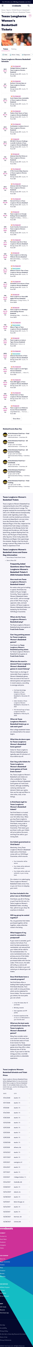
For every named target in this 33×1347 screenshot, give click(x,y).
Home (3, 10)
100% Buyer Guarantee (18, 2)
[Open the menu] (2, 5)
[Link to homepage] (16, 5)
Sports (9, 10)
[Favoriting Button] (30, 15)
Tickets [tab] (5, 49)
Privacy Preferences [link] (5, 1340)
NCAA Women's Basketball (20, 10)
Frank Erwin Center (17, 629)
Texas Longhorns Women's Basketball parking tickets (19, 647)
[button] (4, 54)
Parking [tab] (13, 49)
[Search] (28, 6)
